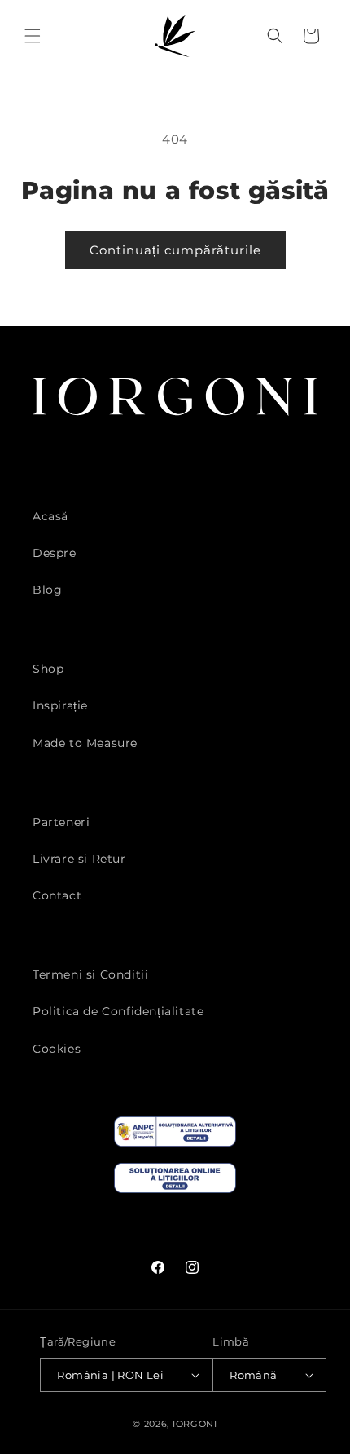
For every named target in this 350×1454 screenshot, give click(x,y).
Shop (48, 668)
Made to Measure (85, 743)
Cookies (57, 1048)
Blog (47, 589)
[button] (32, 36)
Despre (55, 553)
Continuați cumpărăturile (175, 250)
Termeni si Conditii (90, 974)
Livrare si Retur (79, 858)
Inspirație (60, 705)
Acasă (50, 516)
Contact (57, 895)
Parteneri (61, 822)
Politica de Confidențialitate (118, 1011)
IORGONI (195, 1424)
